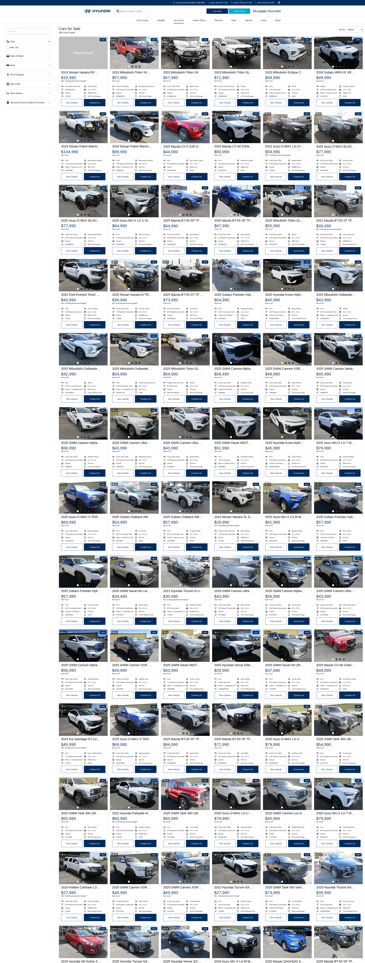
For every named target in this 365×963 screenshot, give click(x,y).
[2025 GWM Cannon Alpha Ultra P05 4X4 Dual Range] (83, 423)
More (278, 20)
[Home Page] (97, 11)
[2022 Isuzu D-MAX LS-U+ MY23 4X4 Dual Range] (287, 127)
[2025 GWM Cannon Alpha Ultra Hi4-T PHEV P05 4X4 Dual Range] (236, 349)
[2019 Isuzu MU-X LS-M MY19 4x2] (236, 942)
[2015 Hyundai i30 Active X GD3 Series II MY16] (83, 942)
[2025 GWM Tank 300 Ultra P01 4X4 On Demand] (338, 719)
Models (161, 20)
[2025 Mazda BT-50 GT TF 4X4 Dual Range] (185, 275)
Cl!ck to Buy (142, 20)
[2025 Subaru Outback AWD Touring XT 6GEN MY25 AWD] (185, 497)
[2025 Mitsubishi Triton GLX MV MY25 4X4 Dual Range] (185, 349)
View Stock (217, 11)
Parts (263, 20)
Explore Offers (239, 11)
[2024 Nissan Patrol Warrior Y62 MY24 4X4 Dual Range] (83, 127)
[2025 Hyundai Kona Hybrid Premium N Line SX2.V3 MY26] (287, 275)
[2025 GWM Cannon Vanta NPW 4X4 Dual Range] (338, 349)
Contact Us (94, 102)
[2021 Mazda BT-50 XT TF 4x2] (338, 201)
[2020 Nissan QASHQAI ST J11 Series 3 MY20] (287, 942)
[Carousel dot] (129, 67)
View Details (72, 102)
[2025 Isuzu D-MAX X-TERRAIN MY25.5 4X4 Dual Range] (83, 497)
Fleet (233, 20)
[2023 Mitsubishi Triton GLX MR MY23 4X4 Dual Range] (236, 53)
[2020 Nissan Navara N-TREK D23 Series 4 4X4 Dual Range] (134, 275)
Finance (219, 20)
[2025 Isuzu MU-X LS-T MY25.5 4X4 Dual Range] (338, 423)
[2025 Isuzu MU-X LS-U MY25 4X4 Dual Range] (134, 201)
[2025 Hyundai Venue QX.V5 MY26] (185, 942)
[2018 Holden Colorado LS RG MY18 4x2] (83, 868)
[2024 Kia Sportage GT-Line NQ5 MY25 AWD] (83, 719)
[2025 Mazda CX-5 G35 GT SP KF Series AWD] (185, 127)
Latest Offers (199, 20)
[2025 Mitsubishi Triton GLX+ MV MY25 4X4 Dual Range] (287, 201)
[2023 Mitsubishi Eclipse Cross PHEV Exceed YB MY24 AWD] (287, 53)
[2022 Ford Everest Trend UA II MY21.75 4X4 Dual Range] (83, 275)
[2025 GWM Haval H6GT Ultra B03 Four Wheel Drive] (185, 645)
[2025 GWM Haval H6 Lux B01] (134, 571)
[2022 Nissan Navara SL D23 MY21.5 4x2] (236, 497)
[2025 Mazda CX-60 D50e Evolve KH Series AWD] (236, 127)
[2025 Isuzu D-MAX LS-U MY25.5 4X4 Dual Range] (287, 719)
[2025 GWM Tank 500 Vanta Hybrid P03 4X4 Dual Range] (287, 868)
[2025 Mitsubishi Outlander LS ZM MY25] (338, 275)
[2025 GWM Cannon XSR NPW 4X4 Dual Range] (287, 349)
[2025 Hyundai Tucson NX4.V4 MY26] (338, 868)
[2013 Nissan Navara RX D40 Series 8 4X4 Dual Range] (83, 53)
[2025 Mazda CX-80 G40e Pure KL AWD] (338, 645)
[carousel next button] (156, 53)
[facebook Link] (279, 2)
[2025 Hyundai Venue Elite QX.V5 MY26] (236, 645)
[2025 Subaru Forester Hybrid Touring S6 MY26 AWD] (236, 275)
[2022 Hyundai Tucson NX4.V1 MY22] (236, 868)
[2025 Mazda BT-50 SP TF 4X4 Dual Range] (185, 201)
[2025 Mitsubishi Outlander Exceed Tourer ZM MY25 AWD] (134, 349)
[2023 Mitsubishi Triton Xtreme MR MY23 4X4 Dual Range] (134, 53)
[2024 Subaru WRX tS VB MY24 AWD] (338, 53)
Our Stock (179, 20)
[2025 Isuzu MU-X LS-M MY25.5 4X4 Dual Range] (287, 497)
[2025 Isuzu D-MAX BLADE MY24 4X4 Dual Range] (338, 127)
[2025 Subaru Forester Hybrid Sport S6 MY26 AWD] (338, 497)
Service (248, 20)
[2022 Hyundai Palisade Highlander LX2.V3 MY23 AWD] (134, 794)
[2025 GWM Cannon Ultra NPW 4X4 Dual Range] (134, 423)
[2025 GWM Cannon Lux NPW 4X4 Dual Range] (287, 794)
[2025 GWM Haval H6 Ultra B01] (287, 645)
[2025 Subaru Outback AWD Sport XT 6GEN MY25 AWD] (134, 497)
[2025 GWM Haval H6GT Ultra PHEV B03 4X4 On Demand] (236, 423)
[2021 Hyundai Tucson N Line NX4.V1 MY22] (185, 571)
